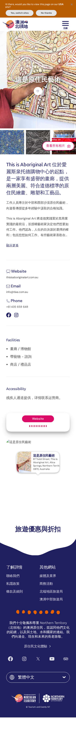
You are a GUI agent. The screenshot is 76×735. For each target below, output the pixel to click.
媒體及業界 (48, 576)
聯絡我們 (12, 576)
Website (38, 419)
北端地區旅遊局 (51, 591)
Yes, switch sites (20, 13)
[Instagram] (24, 658)
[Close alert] (71, 4)
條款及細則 (14, 591)
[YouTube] (51, 658)
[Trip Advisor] (65, 658)
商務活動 (46, 584)
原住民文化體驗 (36, 646)
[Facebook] (10, 658)
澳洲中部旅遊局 (51, 599)
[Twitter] (38, 658)
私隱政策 (12, 584)
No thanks (46, 13)
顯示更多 (12, 245)
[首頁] (15, 24)
